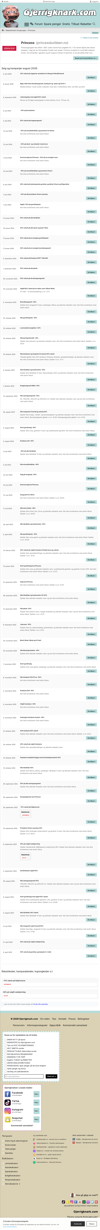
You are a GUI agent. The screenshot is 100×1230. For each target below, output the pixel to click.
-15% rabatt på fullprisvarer (30, 807)
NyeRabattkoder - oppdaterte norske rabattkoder (52, 1147)
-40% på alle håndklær (28, 451)
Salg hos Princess (26, 582)
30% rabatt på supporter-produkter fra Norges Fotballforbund (42, 73)
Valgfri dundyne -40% (28, 704)
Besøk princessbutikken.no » (86, 58)
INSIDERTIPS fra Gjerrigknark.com (21, 1042)
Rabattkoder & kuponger (16, 30)
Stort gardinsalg (26, 664)
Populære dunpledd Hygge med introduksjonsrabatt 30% (40, 757)
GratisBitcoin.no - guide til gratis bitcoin (49, 1154)
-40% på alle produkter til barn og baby (34, 194)
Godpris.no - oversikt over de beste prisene (50, 1151)
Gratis (66, 24)
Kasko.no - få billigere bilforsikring (47, 1158)
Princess (31, 30)
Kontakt (62, 1018)
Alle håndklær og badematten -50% (33, 524)
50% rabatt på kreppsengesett (31, 120)
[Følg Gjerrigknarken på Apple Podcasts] (88, 1202)
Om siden (45, 1018)
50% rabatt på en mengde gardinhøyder (34, 238)
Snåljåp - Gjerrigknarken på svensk (87, 1139)
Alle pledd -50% (25, 608)
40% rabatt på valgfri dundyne (31, 744)
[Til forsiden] (59, 13)
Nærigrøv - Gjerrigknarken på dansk (87, 1142)
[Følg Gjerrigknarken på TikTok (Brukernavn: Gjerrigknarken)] (63, 1202)
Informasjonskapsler (37, 1025)
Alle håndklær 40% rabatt (29, 912)
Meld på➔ (51, 1076)
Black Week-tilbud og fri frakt (30, 640)
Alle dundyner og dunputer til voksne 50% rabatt (37, 354)
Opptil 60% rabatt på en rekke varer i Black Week (37, 288)
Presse (72, 1018)
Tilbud (75, 24)
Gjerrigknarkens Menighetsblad (19, 1054)
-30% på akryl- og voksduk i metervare (34, 144)
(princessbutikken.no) (52, 43)
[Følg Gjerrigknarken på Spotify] (84, 1202)
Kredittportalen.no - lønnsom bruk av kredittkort (51, 1139)
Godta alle (78, 1224)
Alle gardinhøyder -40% (28, 318)
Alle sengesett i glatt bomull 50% (31, 926)
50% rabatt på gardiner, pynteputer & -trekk (35, 952)
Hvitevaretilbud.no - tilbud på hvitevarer (49, 1162)
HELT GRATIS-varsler (15, 1048)
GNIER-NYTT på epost (16, 1040)
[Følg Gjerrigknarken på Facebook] (75, 1202)
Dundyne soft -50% (27, 441)
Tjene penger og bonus (16, 1069)
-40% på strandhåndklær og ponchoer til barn (36, 171)
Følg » (36, 1094)
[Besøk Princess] (9, 48)
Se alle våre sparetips (40, 1004)
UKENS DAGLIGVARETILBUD (18, 1063)
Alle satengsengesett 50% (29, 881)
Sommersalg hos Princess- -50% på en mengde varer (39, 157)
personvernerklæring (10, 1226)
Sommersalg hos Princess (29, 485)
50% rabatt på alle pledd (28, 268)
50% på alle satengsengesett (30, 783)
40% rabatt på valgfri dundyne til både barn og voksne (39, 550)
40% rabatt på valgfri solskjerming (32, 942)
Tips (54, 1018)
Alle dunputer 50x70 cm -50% (30, 677)
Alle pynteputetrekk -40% (29, 338)
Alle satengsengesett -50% (30, 396)
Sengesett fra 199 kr (27, 495)
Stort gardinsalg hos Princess (30, 566)
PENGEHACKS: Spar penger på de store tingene (26, 1066)
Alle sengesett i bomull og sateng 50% (33, 412)
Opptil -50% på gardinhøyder (30, 204)
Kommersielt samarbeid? (22, 1125)
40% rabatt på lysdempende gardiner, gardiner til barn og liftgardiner (44, 184)
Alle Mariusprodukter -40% (29, 650)
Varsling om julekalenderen (18, 1072)
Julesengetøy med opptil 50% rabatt (33, 97)
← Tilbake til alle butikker (89, 38)
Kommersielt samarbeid (75, 1025)
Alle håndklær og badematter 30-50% (33, 595)
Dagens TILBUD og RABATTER (19, 1060)
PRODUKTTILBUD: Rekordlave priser (22, 1051)
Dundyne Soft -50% (27, 690)
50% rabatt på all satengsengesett (32, 278)
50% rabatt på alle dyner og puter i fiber (34, 228)
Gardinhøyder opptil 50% (29, 871)
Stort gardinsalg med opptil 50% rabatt (34, 897)
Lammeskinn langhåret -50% (30, 328)
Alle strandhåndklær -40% (29, 464)
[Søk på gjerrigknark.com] (94, 24)
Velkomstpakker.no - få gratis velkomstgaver (50, 1143)
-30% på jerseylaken (27, 110)
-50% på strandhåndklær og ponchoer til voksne (37, 131)
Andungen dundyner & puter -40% (32, 717)
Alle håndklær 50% (26, 768)
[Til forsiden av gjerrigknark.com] (11, 16)
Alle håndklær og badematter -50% (32, 370)
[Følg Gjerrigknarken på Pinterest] (96, 1202)
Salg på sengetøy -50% (28, 474)
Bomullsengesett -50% (28, 302)
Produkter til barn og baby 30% (31, 828)
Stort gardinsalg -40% (28, 427)
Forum (39, 24)
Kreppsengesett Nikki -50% (30, 386)
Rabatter (85, 24)
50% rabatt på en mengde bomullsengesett (35, 248)
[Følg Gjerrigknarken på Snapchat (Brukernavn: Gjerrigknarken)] (67, 1202)
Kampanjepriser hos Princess (30, 797)
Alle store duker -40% (28, 508)
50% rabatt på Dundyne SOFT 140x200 (34, 258)
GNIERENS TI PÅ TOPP (16, 1057)
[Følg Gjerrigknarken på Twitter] (92, 1202)
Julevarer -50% (25, 624)
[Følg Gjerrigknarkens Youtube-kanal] (79, 1202)
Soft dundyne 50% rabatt (29, 731)
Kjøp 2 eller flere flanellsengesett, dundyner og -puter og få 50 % (43, 84)
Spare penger (52, 24)
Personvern (19, 1025)
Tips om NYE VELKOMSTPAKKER (20, 1045)
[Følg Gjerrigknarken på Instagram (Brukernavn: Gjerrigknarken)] (71, 1202)
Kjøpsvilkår (55, 1025)
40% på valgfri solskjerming (30, 844)
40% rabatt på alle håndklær (30, 218)
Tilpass (91, 1224)
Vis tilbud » (91, 77)
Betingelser (83, 1018)
